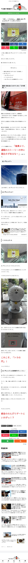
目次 (12, 67)
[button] (22, 47)
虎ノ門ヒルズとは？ (9, 75)
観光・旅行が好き (18, 425)
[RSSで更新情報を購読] (20, 441)
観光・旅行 (10, 425)
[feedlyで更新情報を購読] (7, 441)
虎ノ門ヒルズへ (7, 73)
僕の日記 (4, 425)
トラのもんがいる (9, 77)
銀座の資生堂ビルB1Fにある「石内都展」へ (13, 71)
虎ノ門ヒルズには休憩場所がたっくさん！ (14, 79)
